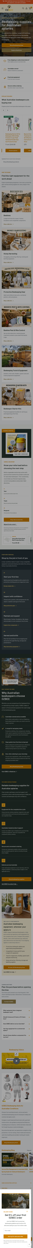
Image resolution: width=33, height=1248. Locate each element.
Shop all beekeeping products (11, 162)
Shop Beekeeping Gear (16, 45)
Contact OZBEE (8, 1001)
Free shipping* (21, 116)
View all (29, 1150)
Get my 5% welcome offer (15, 1236)
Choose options (25, 150)
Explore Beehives (16, 50)
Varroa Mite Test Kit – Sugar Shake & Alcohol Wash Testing (24, 135)
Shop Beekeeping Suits (11, 1142)
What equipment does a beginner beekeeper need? (12, 1011)
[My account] (26, 8)
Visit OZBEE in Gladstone (8, 771)
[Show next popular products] (7, 110)
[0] (30, 8)
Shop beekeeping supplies (16, 879)
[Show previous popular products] (3, 110)
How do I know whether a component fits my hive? (14, 1036)
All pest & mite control (10, 524)
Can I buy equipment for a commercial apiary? (14, 1029)
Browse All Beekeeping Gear (16, 967)
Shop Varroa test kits (16, 519)
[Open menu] (2, 8)
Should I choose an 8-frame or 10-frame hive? (14, 1018)
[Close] (27, 1211)
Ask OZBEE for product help (10, 884)
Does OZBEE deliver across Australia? (14, 1023)
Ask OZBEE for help (9, 972)
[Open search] (23, 8)
